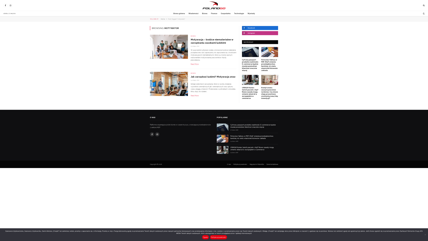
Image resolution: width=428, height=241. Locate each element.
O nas (229, 164)
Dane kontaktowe (272, 164)
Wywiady (251, 13)
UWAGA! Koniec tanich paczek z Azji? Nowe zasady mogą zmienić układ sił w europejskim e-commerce (250, 93)
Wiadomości (193, 13)
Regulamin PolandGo (257, 164)
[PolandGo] (214, 5)
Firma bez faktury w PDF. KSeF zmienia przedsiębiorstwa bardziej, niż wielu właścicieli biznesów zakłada (269, 65)
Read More (195, 64)
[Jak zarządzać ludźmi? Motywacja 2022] (169, 84)
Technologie (239, 13)
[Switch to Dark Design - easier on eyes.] (423, 13)
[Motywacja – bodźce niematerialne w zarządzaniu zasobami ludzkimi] (169, 47)
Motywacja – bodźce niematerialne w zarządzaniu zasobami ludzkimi (212, 41)
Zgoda (205, 237)
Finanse (214, 13)
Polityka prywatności (240, 164)
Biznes (204, 13)
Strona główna (179, 13)
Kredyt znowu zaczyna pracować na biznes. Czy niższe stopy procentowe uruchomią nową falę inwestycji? (269, 93)
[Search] (424, 5)
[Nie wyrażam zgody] (425, 235)
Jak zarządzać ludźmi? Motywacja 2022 (213, 76)
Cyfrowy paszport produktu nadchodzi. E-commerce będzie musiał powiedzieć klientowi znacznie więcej (250, 65)
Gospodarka (225, 13)
